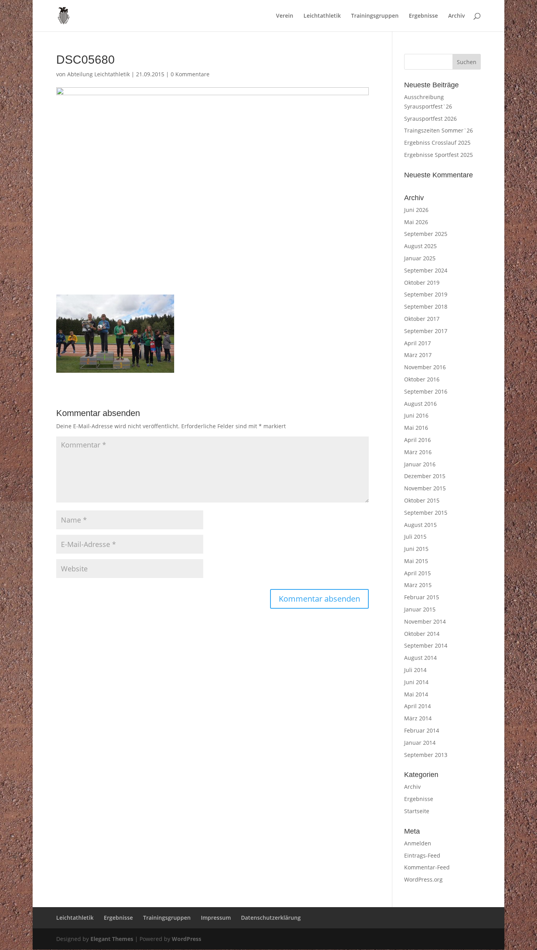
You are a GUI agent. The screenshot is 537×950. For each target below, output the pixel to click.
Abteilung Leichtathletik (98, 74)
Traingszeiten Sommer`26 (438, 130)
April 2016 (417, 440)
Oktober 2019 (422, 282)
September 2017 (425, 331)
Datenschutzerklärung (271, 917)
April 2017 (417, 343)
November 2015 (425, 488)
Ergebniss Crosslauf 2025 (437, 142)
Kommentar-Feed (427, 867)
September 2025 (425, 234)
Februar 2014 (421, 730)
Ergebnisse (423, 16)
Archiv (456, 16)
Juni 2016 (416, 415)
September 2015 (425, 512)
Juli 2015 (415, 536)
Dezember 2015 (424, 476)
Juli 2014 (415, 670)
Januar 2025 (420, 258)
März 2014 (418, 718)
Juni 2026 (416, 210)
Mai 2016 (416, 427)
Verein (284, 16)
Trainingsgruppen (375, 16)
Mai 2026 (416, 222)
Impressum (216, 917)
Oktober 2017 (422, 318)
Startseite (416, 811)
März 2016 (418, 452)
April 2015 (417, 573)
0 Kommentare (190, 74)
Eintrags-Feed (422, 855)
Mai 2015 (416, 561)
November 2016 (425, 367)
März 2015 (418, 585)
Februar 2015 (421, 597)
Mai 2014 (416, 694)
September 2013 (425, 755)
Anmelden (417, 843)
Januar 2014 (420, 742)
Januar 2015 (420, 609)
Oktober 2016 (422, 379)
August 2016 (420, 403)
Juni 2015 (416, 548)
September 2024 (425, 270)
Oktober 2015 (422, 500)
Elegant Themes (111, 939)
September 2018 (425, 306)
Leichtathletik (322, 16)
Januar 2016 (420, 464)
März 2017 (418, 355)
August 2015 (420, 524)
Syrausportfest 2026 (430, 118)
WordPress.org (423, 879)
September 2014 (425, 645)
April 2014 (417, 706)
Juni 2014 (416, 682)
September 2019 (425, 294)
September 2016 (425, 391)
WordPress (186, 939)
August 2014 (420, 657)
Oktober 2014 (422, 633)
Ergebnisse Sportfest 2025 (438, 154)
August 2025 (420, 246)
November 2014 (425, 621)
